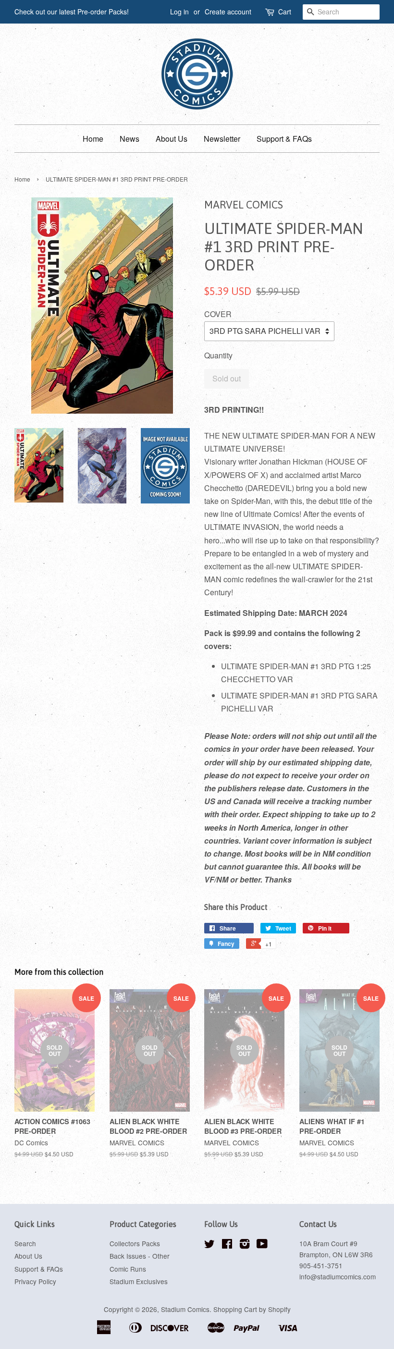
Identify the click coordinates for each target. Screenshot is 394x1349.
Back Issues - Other (140, 1256)
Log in (179, 11)
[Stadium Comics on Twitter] (209, 1245)
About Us (171, 138)
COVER (218, 313)
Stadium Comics (185, 1309)
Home (93, 138)
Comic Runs (128, 1269)
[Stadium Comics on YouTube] (262, 1245)
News (129, 138)
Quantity (218, 355)
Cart (284, 11)
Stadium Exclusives (139, 1281)
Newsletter (222, 138)
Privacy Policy (35, 1281)
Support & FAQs (284, 138)
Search (25, 1243)
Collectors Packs (135, 1243)
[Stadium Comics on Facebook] (227, 1245)
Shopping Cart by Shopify (252, 1309)
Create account (228, 11)
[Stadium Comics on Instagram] (244, 1245)
